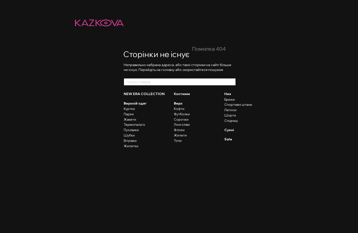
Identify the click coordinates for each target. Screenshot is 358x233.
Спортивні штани (238, 105)
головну (168, 70)
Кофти (179, 109)
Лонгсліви (182, 124)
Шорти (230, 115)
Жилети (180, 135)
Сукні (229, 130)
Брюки (229, 99)
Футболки (182, 114)
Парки (129, 114)
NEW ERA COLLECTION (144, 94)
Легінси (230, 110)
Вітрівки (130, 141)
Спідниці (231, 121)
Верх (178, 103)
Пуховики (131, 130)
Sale (228, 139)
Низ (227, 94)
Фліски (179, 130)
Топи (178, 141)
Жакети (130, 119)
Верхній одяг (135, 103)
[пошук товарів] (232, 82)
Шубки (129, 135)
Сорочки (181, 119)
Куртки (129, 109)
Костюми (182, 94)
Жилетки (131, 146)
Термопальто (134, 124)
